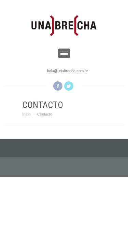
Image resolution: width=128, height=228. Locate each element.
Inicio (26, 114)
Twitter (68, 86)
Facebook (57, 86)
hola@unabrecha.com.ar (67, 71)
